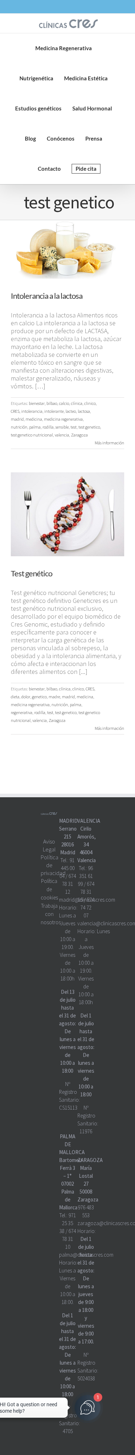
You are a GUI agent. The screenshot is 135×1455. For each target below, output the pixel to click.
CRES (15, 411)
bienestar (37, 403)
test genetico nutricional (32, 435)
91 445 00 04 (67, 868)
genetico (39, 696)
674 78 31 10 (69, 1239)
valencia (62, 435)
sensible (62, 427)
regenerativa (21, 712)
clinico (90, 403)
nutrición (19, 427)
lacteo (71, 411)
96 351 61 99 (85, 876)
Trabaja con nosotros (51, 914)
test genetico (89, 427)
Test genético (31, 573)
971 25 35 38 (67, 1223)
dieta (15, 696)
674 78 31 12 (69, 884)
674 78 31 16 (86, 891)
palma (35, 427)
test (74, 427)
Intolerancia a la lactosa (46, 296)
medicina (34, 419)
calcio (64, 403)
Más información (109, 442)
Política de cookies (49, 889)
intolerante (54, 411)
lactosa (84, 411)
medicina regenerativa (63, 419)
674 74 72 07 (87, 907)
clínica (76, 403)
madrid (17, 419)
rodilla (48, 427)
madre (54, 696)
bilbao (51, 403)
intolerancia (31, 411)
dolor (25, 696)
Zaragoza (79, 435)
